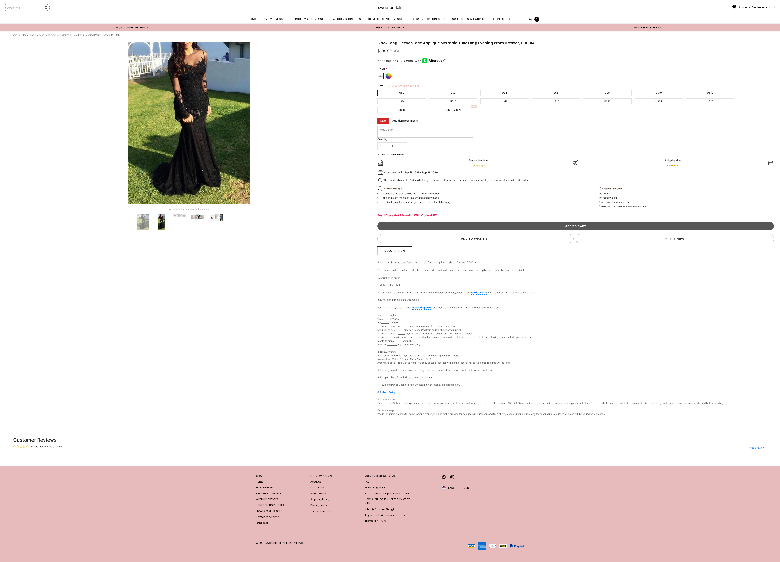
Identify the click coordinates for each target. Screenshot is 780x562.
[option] (132, 27)
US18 (504, 101)
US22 (607, 101)
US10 (658, 92)
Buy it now (674, 239)
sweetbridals (390, 7)
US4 (504, 92)
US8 (607, 92)
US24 (658, 101)
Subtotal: (383, 154)
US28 (401, 109)
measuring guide (422, 307)
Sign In (742, 7)
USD (466, 488)
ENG (451, 488)
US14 (402, 101)
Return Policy (388, 392)
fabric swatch (479, 292)
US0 (401, 92)
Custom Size (453, 109)
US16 (453, 101)
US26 (710, 101)
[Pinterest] (444, 477)
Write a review (756, 447)
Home (14, 34)
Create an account (763, 7)
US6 (555, 92)
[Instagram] (452, 477)
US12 (710, 92)
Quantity (382, 139)
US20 (556, 101)
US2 (453, 92)
